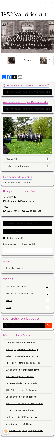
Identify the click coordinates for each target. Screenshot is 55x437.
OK (48, 325)
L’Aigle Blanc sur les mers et (20, 342)
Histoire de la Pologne (27, 166)
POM (27, 307)
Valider (28, 250)
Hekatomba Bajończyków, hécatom (24, 430)
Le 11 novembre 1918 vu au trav (21, 417)
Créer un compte (10, 244)
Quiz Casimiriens (14, 268)
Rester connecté (14, 238)
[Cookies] (6, 431)
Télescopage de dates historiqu (22, 349)
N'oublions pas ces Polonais (20, 410)
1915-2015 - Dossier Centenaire (21, 390)
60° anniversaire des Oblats (27, 293)
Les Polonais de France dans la (21, 383)
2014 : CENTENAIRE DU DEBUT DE (23, 363)
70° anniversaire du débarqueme (22, 369)
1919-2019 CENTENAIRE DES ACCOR (24, 403)
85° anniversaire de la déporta (21, 396)
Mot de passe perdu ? (26, 244)
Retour (27, 60)
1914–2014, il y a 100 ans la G (20, 376)
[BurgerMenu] (49, 4)
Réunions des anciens (27, 286)
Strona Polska (27, 159)
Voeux (27, 300)
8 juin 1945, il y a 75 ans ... (19, 423)
